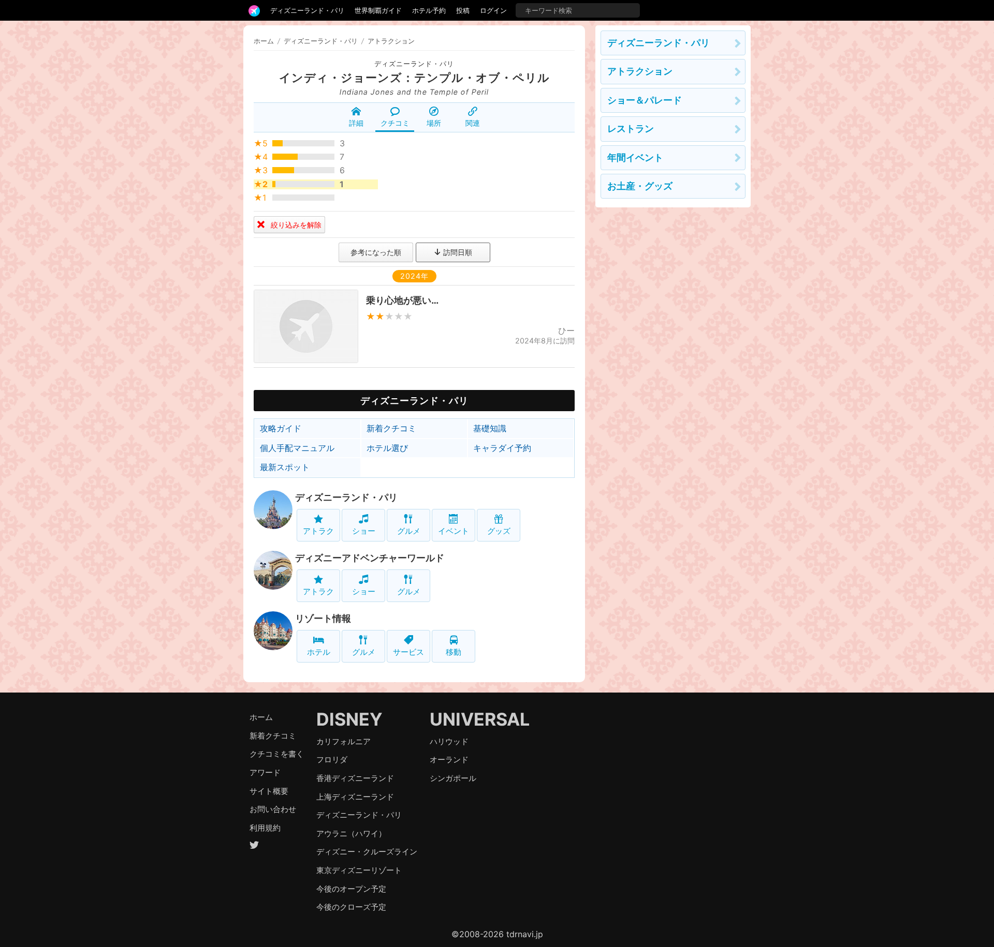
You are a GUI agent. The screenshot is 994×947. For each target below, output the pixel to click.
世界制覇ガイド (378, 10)
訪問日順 (456, 252)
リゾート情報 (323, 618)
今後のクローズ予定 (351, 907)
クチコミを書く (277, 754)
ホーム (264, 41)
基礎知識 (489, 428)
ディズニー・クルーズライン (366, 851)
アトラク (318, 531)
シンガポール (453, 778)
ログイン (493, 10)
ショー (363, 531)
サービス (408, 652)
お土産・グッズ (640, 186)
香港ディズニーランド (355, 778)
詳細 (356, 122)
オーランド (449, 759)
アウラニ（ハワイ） (351, 833)
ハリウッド (449, 741)
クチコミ (395, 122)
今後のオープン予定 (351, 889)
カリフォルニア (343, 741)
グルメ (408, 531)
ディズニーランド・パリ (307, 10)
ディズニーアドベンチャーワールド (369, 557)
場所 (434, 122)
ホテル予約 (429, 10)
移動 (453, 652)
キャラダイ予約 (502, 448)
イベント (453, 531)
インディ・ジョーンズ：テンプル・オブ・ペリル (414, 77)
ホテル (318, 652)
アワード (265, 772)
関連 (472, 122)
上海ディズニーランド (355, 797)
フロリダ (331, 759)
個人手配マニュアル (297, 448)
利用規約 (265, 828)
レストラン (630, 128)
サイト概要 (269, 791)
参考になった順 (375, 252)
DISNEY (349, 719)
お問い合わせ (273, 809)
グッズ (498, 531)
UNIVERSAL (480, 719)
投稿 (463, 10)
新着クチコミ (391, 428)
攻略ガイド (280, 428)
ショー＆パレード (644, 100)
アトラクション (640, 71)
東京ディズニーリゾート (359, 870)
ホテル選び (387, 448)
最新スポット (285, 467)
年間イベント (635, 157)
